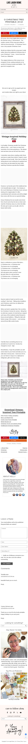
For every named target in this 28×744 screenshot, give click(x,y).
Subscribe (3, 9)
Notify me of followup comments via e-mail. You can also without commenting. (12, 557)
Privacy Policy (20, 741)
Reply (2, 584)
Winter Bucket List (6, 421)
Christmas (9, 443)
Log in (25, 741)
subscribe (14, 557)
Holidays (14, 443)
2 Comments (21, 24)
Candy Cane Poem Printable (9, 419)
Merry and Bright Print (7, 417)
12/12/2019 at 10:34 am (7, 576)
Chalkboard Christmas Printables (10, 425)
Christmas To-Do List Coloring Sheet (11, 423)
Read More (21, 667)
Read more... (6, 492)
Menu (14, 5)
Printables (19, 443)
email (18, 88)
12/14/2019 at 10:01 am (7, 608)
